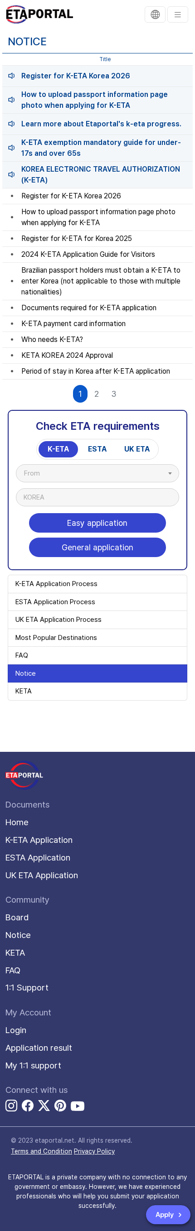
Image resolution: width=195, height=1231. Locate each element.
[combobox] (97, 473)
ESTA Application (37, 857)
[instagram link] (11, 1107)
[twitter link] (44, 1107)
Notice (25, 673)
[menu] (177, 14)
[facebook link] (28, 1107)
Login (15, 1030)
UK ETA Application (41, 875)
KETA (23, 691)
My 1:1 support (33, 1065)
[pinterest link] (60, 1107)
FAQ (21, 655)
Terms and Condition (41, 1151)
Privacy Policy (94, 1151)
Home (17, 822)
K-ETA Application (39, 840)
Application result (38, 1048)
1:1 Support (27, 987)
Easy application (97, 523)
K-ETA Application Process (56, 584)
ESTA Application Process (55, 602)
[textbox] (36, 473)
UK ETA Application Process (58, 620)
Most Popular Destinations (56, 638)
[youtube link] (77, 1106)
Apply (166, 1215)
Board (17, 917)
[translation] (155, 14)
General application (97, 547)
